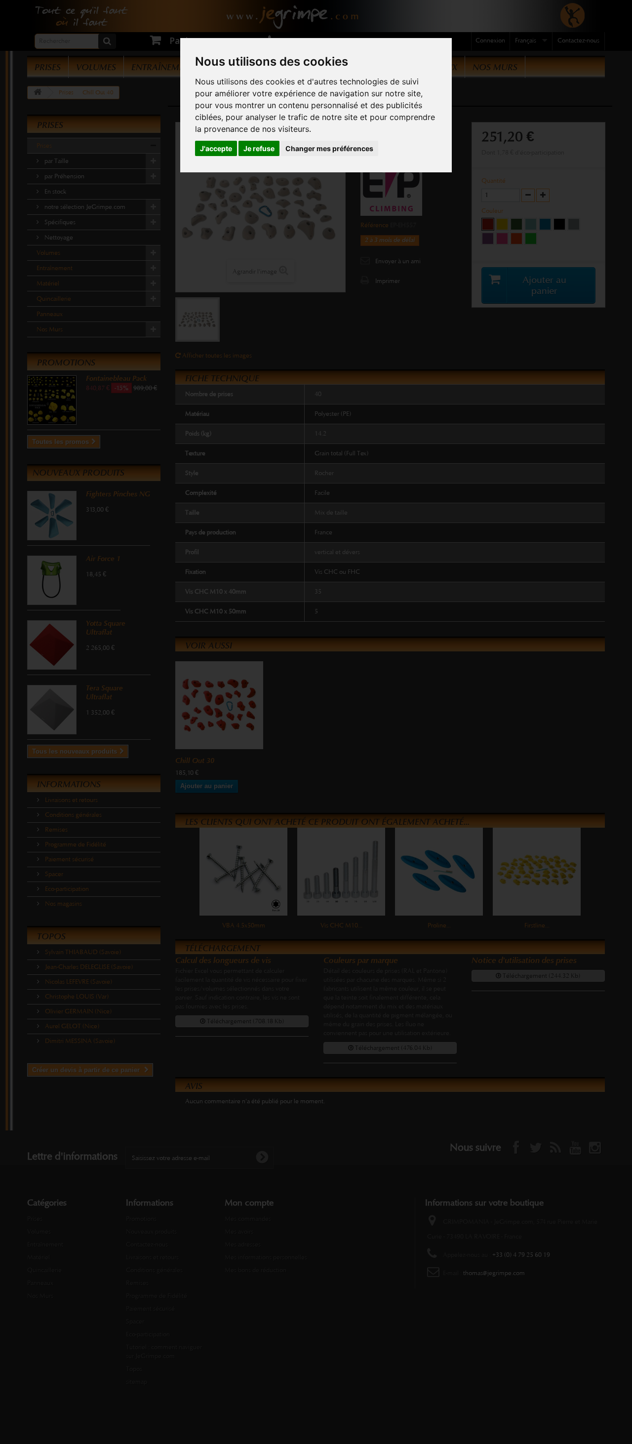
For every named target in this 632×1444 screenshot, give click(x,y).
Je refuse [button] (259, 148)
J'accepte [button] (216, 148)
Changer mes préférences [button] (329, 148)
